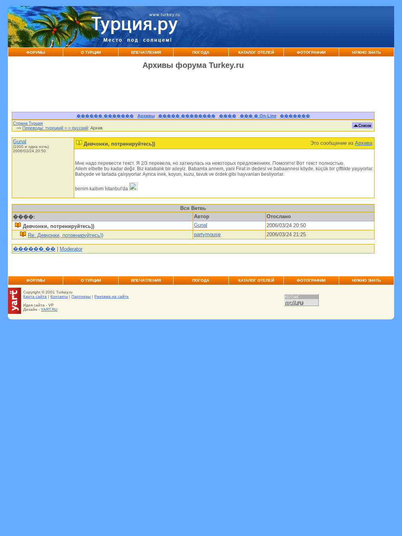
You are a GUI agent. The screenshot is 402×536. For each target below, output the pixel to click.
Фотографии (311, 52)
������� (295, 115)
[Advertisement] (279, 26)
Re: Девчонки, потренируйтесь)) (65, 235)
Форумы (35, 52)
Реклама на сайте (111, 296)
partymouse (207, 234)
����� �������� (187, 115)
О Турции (91, 52)
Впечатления (146, 52)
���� (227, 115)
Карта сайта (35, 296)
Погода (200, 52)
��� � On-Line (258, 115)
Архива (363, 143)
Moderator (71, 249)
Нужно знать (366, 52)
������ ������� (105, 115)
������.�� (34, 249)
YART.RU (49, 309)
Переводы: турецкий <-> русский (55, 128)
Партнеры (81, 296)
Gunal (19, 141)
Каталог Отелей (256, 52)
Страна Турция (28, 123)
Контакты (59, 296)
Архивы (146, 115)
